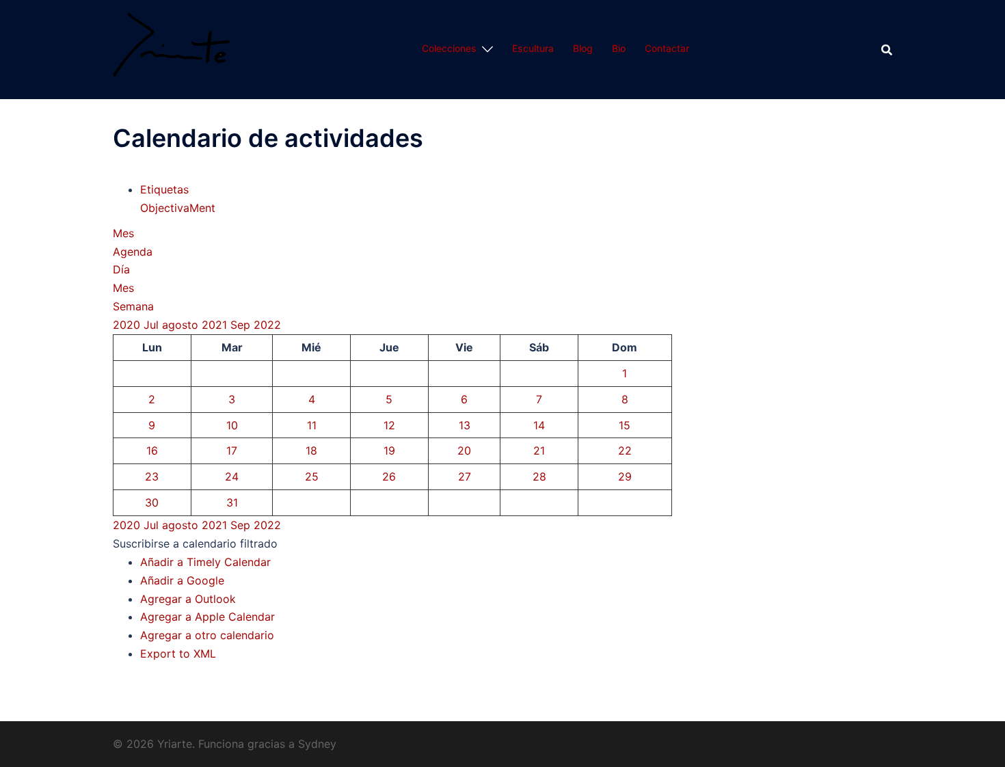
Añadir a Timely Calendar (205, 562)
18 (311, 450)
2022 (267, 325)
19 (389, 450)
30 (152, 502)
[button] (195, 543)
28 (539, 476)
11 (312, 425)
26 (389, 476)
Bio (619, 48)
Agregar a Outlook (188, 599)
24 (232, 476)
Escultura (533, 48)
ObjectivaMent (177, 208)
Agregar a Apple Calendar (207, 616)
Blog (583, 48)
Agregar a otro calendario (207, 635)
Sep (242, 325)
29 (625, 476)
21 (539, 450)
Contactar (667, 48)
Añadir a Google (182, 580)
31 (232, 502)
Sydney (317, 744)
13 (464, 425)
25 (312, 476)
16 (152, 450)
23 (152, 476)
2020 (128, 325)
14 (539, 425)
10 (232, 425)
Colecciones (449, 48)
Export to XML (178, 653)
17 (231, 450)
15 (624, 425)
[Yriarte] (171, 48)
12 (389, 425)
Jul (153, 325)
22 (625, 450)
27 (464, 476)
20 (464, 450)
